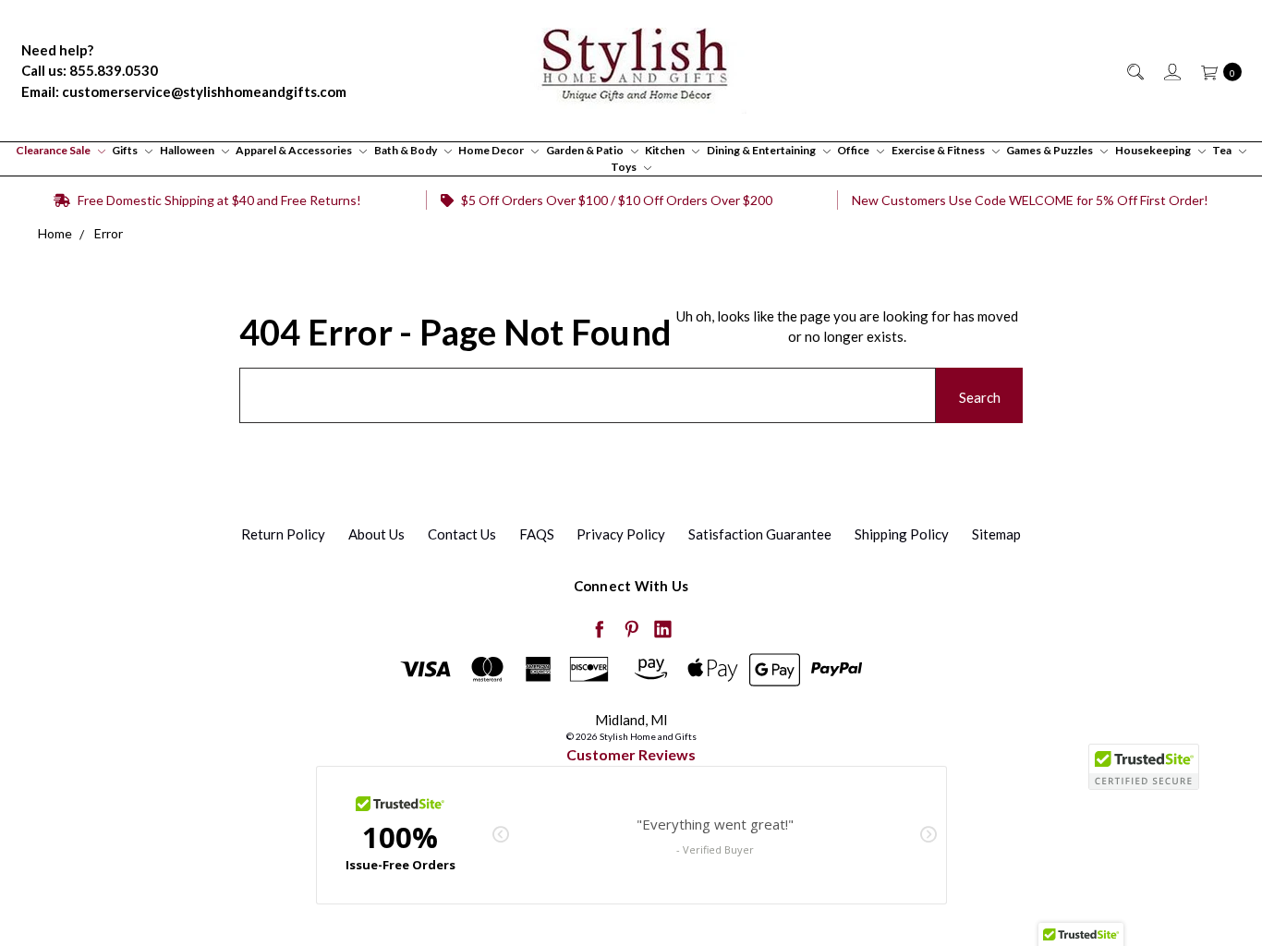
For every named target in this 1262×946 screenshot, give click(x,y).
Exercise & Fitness (939, 150)
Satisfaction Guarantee (759, 534)
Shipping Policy (902, 534)
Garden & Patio (585, 150)
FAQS (536, 534)
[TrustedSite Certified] (1143, 767)
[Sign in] (1171, 70)
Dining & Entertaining (762, 150)
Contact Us (462, 534)
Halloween (188, 150)
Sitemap (996, 534)
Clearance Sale (54, 150)
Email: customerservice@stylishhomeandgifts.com (183, 91)
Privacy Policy (620, 534)
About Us (376, 534)
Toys (624, 167)
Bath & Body (406, 150)
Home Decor (492, 150)
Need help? (57, 50)
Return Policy (283, 534)
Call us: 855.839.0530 (89, 70)
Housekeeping (1154, 150)
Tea (1222, 150)
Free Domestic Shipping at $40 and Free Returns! (218, 200)
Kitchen (665, 150)
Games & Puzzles (1050, 150)
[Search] (1134, 70)
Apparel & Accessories (295, 150)
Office (854, 150)
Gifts (126, 150)
